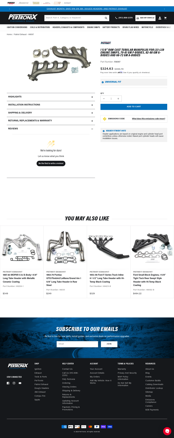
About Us (149, 369)
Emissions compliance (150, 401)
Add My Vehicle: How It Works (100, 382)
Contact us (67, 369)
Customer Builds (153, 381)
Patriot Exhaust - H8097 (24, 35)
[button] (18, 27)
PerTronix (39, 381)
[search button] (106, 18)
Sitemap (149, 392)
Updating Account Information (70, 402)
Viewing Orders (69, 387)
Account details (97, 373)
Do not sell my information (124, 384)
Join (109, 344)
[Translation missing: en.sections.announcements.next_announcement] (164, 9)
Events (148, 377)
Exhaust (38, 373)
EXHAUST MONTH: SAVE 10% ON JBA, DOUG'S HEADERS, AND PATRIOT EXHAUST (87, 9)
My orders (95, 377)
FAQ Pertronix (68, 379)
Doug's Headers (42, 388)
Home (9, 35)
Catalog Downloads (154, 385)
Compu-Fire (40, 396)
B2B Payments (152, 410)
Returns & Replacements (68, 396)
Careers (149, 406)
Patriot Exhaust (41, 385)
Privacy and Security (127, 373)
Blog (147, 373)
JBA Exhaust (40, 392)
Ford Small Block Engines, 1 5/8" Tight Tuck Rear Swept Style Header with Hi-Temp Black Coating (149, 280)
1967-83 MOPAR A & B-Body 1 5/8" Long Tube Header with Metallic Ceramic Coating (20, 278)
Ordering (66, 383)
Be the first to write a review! (51, 164)
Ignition (38, 369)
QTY (102, 93)
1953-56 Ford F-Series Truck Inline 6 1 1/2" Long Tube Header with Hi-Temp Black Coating (107, 278)
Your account (96, 369)
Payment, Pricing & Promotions (71, 408)
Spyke (37, 400)
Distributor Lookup (154, 388)
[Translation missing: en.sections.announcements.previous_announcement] (9, 9)
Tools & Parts (41, 377)
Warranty (122, 369)
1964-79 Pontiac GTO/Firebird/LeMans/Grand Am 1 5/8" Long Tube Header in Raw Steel (63, 280)
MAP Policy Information (123, 378)
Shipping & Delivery (71, 391)
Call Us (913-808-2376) (70, 374)
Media (148, 396)
